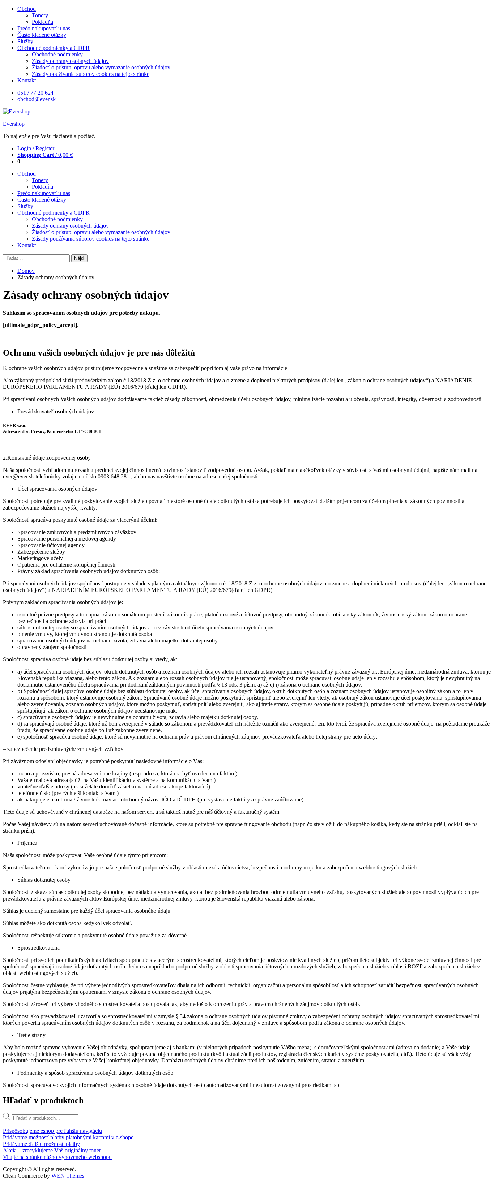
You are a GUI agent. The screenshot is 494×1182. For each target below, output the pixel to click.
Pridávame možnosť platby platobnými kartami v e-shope (68, 1137)
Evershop (14, 124)
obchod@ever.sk (36, 99)
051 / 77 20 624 (35, 93)
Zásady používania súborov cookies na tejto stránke (90, 74)
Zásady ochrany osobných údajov (70, 61)
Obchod (26, 9)
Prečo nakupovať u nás (43, 28)
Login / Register (35, 148)
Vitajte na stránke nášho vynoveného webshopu (57, 1157)
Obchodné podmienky (57, 54)
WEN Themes (67, 1176)
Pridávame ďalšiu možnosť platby (41, 1144)
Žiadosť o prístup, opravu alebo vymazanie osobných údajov (101, 67)
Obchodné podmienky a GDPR (53, 48)
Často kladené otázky (41, 35)
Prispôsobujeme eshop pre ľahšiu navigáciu (52, 1131)
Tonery (40, 15)
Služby (25, 41)
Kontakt (26, 80)
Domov (26, 271)
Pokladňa (42, 22)
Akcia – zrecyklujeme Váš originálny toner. (52, 1150)
